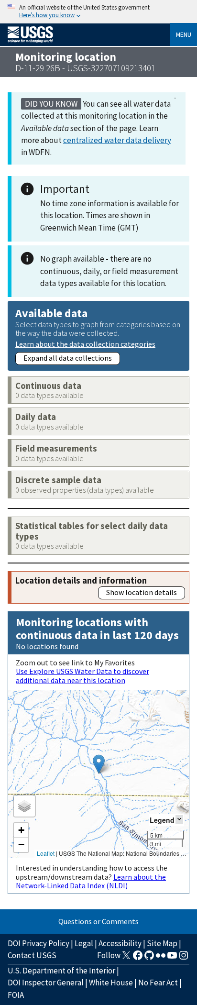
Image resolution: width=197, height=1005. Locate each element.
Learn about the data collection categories (85, 343)
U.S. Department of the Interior (61, 970)
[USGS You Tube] (172, 958)
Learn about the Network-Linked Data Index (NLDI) (91, 881)
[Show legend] (179, 819)
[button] (99, 764)
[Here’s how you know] (98, 11)
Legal (84, 943)
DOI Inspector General (46, 982)
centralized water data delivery (117, 140)
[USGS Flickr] (160, 958)
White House (111, 982)
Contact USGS (32, 955)
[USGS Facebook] (137, 958)
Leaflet (46, 853)
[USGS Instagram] (183, 958)
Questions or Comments (98, 921)
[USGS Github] (149, 958)
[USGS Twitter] (126, 958)
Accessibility (120, 943)
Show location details (141, 592)
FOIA (16, 995)
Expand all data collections (67, 358)
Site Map (162, 943)
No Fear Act (158, 982)
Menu (183, 34)
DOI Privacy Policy (38, 943)
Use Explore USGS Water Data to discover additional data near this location (82, 675)
